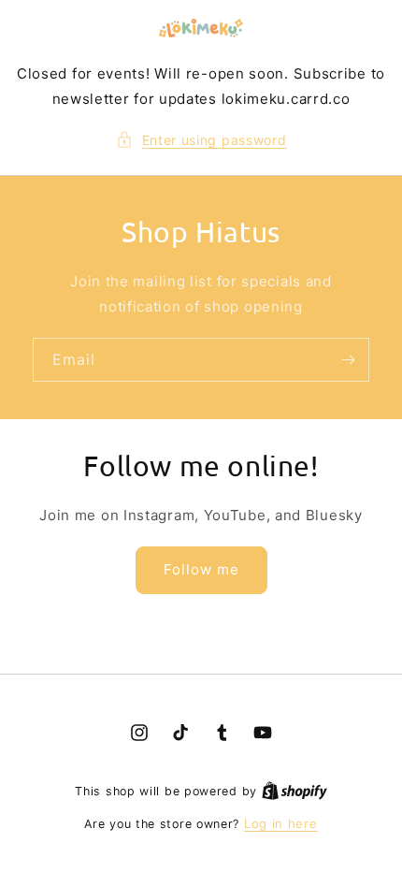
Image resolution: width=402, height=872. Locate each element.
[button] (201, 140)
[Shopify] (294, 790)
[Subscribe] (347, 360)
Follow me (201, 569)
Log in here (281, 823)
